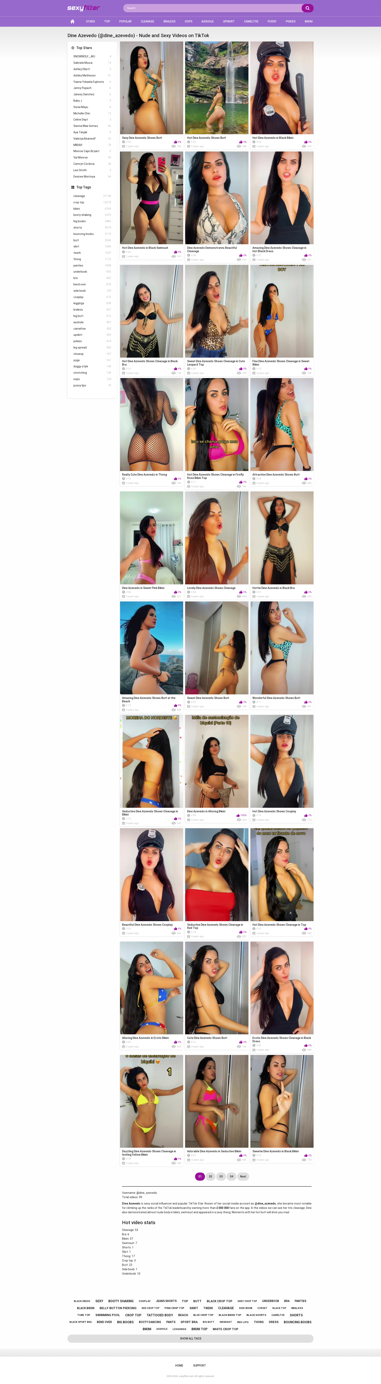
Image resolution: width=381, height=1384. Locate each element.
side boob (92, 290)
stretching (92, 372)
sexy (99, 1301)
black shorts (256, 1315)
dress (274, 1322)
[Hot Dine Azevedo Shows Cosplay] (282, 761)
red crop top (150, 1308)
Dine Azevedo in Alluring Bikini (206, 811)
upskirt (92, 334)
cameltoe (92, 328)
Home (72, 21)
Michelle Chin (92, 113)
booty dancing (150, 1322)
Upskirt (229, 21)
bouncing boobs (92, 233)
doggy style (92, 366)
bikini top (199, 1329)
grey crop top (247, 1301)
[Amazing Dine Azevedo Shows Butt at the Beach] (151, 647)
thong (92, 259)
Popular (125, 21)
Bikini (309, 21)
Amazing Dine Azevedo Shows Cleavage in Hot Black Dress (279, 249)
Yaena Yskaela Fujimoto (92, 81)
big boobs (92, 221)
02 (210, 1176)
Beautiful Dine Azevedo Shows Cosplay (147, 924)
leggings (92, 303)
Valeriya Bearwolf (92, 138)
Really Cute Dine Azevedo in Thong (144, 474)
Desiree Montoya (92, 176)
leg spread (92, 347)
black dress (82, 1301)
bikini (92, 208)
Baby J (92, 100)
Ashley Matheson (92, 75)
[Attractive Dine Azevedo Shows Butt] (282, 424)
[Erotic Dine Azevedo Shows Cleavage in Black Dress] (282, 988)
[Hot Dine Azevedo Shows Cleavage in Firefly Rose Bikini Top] (216, 424)
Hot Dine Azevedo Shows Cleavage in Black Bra (150, 363)
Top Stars (84, 48)
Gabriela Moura (92, 62)
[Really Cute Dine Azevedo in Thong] (151, 424)
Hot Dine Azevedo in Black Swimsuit (145, 247)
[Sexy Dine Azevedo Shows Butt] (151, 88)
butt (92, 240)
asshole (92, 322)
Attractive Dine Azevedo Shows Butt (276, 474)
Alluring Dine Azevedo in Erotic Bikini (145, 1037)
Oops (188, 21)
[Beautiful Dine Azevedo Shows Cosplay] (151, 874)
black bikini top (230, 1315)
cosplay (92, 297)
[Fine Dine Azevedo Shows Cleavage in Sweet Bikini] (282, 311)
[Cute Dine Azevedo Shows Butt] (216, 988)
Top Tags (83, 187)
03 (221, 1176)
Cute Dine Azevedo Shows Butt (207, 1037)
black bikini (85, 1308)
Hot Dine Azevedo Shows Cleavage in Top (279, 924)
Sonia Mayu (92, 107)
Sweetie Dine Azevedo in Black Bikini (275, 1151)
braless (92, 309)
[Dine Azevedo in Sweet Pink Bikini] (151, 537)
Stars (90, 21)
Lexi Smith (92, 170)
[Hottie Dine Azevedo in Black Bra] (282, 537)
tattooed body (160, 1315)
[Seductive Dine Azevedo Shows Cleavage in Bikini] (151, 761)
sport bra (189, 1322)
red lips (243, 1322)
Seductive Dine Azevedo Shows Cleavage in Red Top (215, 926)
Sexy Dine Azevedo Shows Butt (142, 137)
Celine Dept (92, 119)
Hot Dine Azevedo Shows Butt (206, 137)
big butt (92, 316)
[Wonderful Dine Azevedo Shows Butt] (282, 647)
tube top (83, 1315)
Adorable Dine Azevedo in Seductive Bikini (214, 1151)
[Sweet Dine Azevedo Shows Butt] (216, 647)
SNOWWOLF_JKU (92, 56)
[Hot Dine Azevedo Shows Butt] (216, 88)
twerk (92, 252)
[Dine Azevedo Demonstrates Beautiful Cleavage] (216, 198)
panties (92, 265)
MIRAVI (92, 145)
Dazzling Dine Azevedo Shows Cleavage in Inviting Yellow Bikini (149, 1153)
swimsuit (225, 1322)
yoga (92, 360)
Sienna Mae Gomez (92, 125)
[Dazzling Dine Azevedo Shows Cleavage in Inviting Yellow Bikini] (151, 1101)
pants (170, 1322)
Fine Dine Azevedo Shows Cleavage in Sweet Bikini (280, 363)
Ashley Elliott (92, 69)
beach (183, 1315)
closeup (92, 353)
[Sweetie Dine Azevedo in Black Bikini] (282, 1101)
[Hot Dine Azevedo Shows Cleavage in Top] (282, 874)
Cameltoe (251, 21)
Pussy (272, 21)
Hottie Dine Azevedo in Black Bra (273, 588)
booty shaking (92, 214)
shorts (92, 227)
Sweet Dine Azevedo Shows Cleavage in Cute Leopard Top (216, 363)
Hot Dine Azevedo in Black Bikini (272, 137)
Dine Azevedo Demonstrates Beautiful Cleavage (212, 249)
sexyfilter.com (186, 1376)
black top (279, 1308)
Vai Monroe (92, 157)
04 (231, 1176)
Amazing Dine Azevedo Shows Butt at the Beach (148, 699)
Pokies (290, 21)
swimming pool (107, 1315)
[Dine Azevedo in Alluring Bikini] (216, 761)
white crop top (225, 1329)
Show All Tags (190, 1338)
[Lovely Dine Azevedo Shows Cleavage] (216, 537)
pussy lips (92, 385)
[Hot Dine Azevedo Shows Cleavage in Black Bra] (151, 311)
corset (262, 1308)
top (185, 1301)
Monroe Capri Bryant (92, 151)
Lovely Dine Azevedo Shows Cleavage (211, 588)
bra (92, 278)
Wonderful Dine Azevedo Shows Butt (276, 698)
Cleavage (147, 21)
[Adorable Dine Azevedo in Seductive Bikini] (216, 1101)
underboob (92, 271)
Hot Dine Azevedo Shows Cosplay (274, 811)
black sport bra (80, 1322)
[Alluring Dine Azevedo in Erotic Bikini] (151, 988)
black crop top (219, 1301)
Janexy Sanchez (92, 94)
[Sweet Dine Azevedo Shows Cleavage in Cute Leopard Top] (216, 311)
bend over (92, 284)
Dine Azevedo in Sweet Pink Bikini (143, 588)
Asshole (207, 21)
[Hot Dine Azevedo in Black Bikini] (282, 88)
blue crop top (203, 1315)
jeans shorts (166, 1301)
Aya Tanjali (92, 132)
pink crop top (174, 1308)
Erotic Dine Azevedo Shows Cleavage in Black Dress (281, 1039)
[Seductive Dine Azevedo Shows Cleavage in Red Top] (216, 874)
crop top (92, 202)
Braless (169, 21)
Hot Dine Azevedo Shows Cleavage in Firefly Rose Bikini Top (215, 476)
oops (92, 379)
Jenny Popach (92, 88)
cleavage (92, 196)
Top (107, 21)
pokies (92, 341)
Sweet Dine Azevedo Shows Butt (208, 698)
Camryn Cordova (92, 163)
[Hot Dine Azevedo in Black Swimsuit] (151, 198)
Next (243, 1176)
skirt (92, 246)
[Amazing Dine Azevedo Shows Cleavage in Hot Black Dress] (282, 198)
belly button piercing (118, 1308)
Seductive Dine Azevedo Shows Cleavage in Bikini (150, 813)
